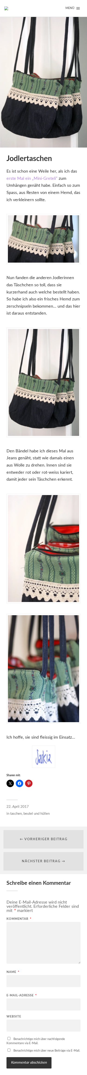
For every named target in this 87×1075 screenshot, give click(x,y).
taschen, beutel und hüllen (30, 813)
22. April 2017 (17, 806)
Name (12, 972)
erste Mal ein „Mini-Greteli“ (32, 179)
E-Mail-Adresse (21, 995)
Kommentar (19, 919)
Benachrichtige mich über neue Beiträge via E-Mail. (46, 1050)
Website (13, 1016)
